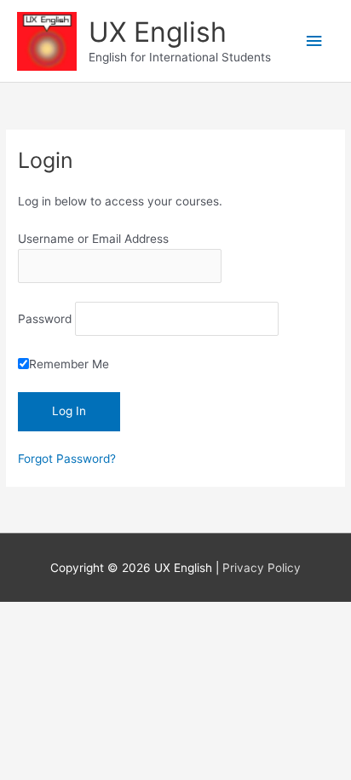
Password (45, 319)
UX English (158, 32)
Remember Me (69, 364)
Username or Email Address (93, 239)
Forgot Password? (67, 458)
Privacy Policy (261, 568)
